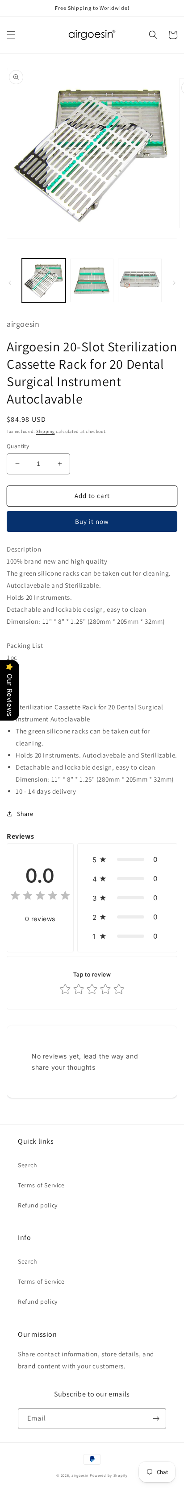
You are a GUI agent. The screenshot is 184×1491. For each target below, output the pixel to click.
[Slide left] (10, 282)
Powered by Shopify (109, 1475)
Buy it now (92, 521)
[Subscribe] (156, 1418)
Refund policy (38, 1205)
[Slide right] (174, 282)
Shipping (45, 431)
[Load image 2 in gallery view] (92, 280)
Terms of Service (41, 1185)
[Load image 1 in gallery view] (44, 280)
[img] (40, 896)
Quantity (18, 446)
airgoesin (79, 1475)
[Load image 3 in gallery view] (140, 280)
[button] (11, 35)
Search (28, 1165)
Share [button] (25, 814)
